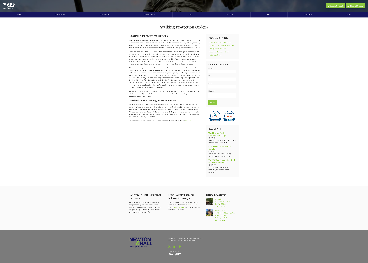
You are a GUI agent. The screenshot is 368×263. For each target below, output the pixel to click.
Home (19, 15)
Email (210, 83)
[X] (169, 246)
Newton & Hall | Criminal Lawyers (145, 196)
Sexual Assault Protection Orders (220, 42)
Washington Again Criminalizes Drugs (217, 134)
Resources (308, 15)
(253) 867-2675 (336, 6)
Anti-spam (191, 240)
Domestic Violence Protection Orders (221, 45)
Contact (348, 15)
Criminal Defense (149, 15)
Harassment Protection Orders (219, 52)
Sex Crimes (229, 15)
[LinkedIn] (174, 246)
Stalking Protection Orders (217, 49)
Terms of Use (172, 240)
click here (188, 121)
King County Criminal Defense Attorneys (181, 196)
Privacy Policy (182, 240)
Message (211, 91)
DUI (190, 15)
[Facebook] (180, 246)
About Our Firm (60, 15)
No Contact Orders (215, 55)
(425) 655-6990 (356, 6)
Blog (268, 15)
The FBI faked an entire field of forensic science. (221, 161)
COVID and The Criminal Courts (219, 147)
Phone (210, 76)
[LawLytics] (175, 253)
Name (210, 68)
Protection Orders (218, 37)
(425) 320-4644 (179, 207)
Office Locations (104, 15)
